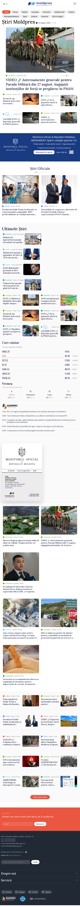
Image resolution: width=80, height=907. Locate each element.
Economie (46, 12)
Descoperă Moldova (11, 16)
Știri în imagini (57, 16)
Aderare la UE (59, 12)
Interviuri (44, 16)
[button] (61, 75)
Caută (35, 862)
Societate (35, 12)
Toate (6, 12)
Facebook (8, 892)
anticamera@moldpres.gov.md (15, 843)
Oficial (15, 12)
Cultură (71, 12)
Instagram (21, 892)
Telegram (48, 892)
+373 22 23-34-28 (9, 839)
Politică (24, 12)
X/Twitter (35, 892)
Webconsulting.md (14, 855)
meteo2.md (18, 387)
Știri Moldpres (18, 22)
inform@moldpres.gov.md (14, 846)
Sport (25, 16)
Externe (34, 16)
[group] (40, 59)
